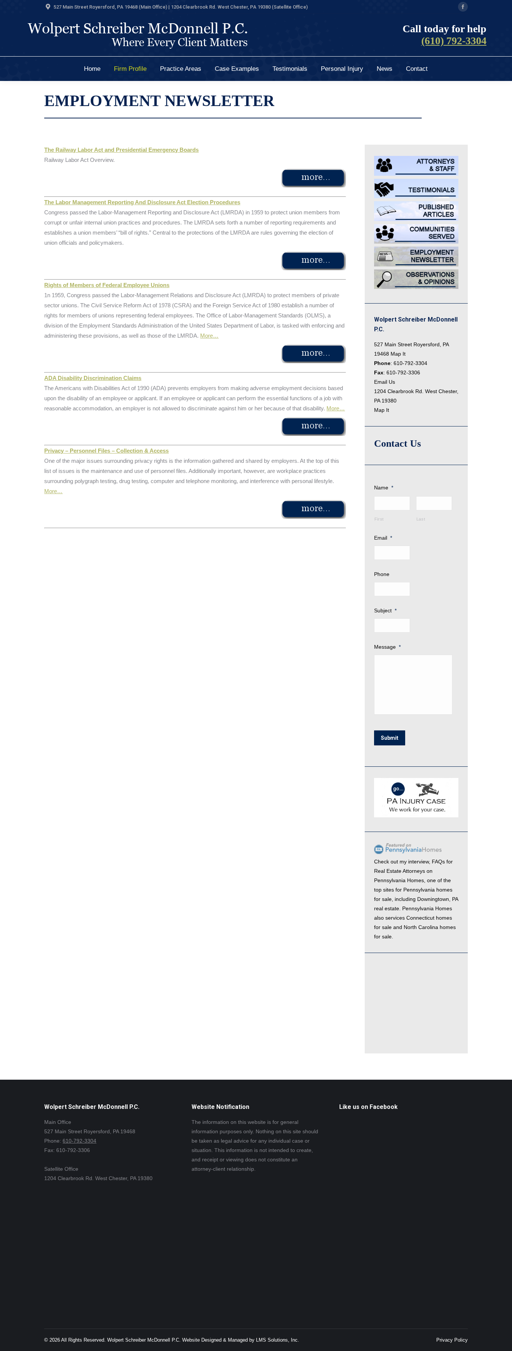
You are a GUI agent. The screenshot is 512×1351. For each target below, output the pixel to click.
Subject (385, 610)
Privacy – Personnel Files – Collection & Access (106, 450)
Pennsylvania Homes (399, 880)
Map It (398, 354)
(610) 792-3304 (454, 40)
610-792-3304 (410, 363)
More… (209, 335)
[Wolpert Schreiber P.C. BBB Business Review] (411, 1037)
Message (387, 647)
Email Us (384, 382)
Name (383, 488)
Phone (381, 574)
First (379, 519)
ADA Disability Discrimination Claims (92, 378)
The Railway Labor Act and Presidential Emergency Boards (121, 150)
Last (420, 519)
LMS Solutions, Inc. (277, 1340)
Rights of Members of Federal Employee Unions (106, 285)
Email (383, 538)
